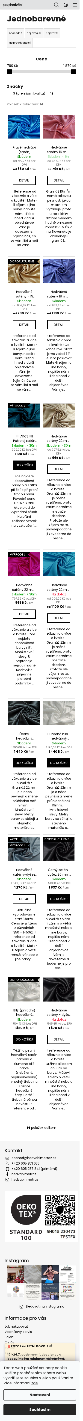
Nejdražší (52, 33)
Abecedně (15, 33)
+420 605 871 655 (25, 1163)
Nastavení (40, 1394)
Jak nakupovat (16, 1326)
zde (34, 1383)
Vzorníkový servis (18, 1331)
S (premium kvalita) (33, 93)
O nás (9, 1342)
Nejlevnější (34, 33)
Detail (24, 180)
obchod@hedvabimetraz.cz (34, 1158)
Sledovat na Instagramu (45, 1306)
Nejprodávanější (20, 43)
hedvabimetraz (24, 1174)
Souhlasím (39, 1409)
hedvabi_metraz (25, 1179)
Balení (9, 1337)
